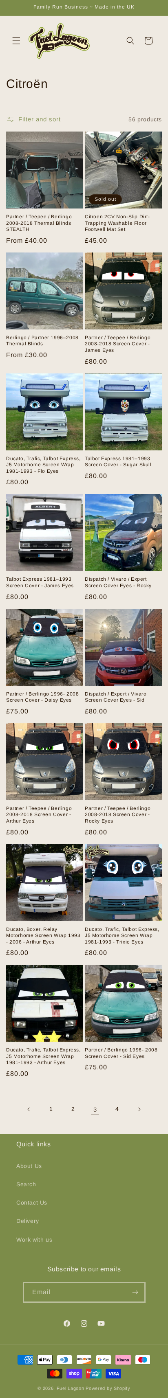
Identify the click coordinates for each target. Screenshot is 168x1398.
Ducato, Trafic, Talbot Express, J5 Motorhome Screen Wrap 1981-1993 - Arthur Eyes (43, 1056)
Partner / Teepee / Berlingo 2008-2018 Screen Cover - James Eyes (117, 344)
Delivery (27, 1221)
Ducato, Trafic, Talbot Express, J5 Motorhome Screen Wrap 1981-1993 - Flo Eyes (43, 465)
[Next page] (139, 1109)
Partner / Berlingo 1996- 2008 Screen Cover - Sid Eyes (121, 1053)
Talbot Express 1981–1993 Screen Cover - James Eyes (40, 582)
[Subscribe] (135, 1292)
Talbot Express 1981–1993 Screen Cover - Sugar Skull (118, 462)
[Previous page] (29, 1109)
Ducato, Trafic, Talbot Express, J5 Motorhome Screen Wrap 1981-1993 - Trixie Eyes (122, 935)
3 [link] (95, 1109)
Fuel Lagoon (70, 1388)
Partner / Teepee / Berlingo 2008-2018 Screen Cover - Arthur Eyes (39, 814)
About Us (29, 1166)
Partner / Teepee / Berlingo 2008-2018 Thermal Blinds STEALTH (39, 223)
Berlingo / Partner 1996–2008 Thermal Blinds (42, 341)
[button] (16, 41)
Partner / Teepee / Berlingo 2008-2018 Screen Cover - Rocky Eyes (117, 814)
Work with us (34, 1239)
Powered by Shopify (108, 1388)
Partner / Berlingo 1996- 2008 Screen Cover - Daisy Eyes (42, 697)
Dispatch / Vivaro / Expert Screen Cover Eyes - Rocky (118, 582)
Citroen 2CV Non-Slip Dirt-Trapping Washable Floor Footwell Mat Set (117, 223)
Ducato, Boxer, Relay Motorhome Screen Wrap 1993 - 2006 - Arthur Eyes (43, 935)
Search (26, 1184)
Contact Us (31, 1202)
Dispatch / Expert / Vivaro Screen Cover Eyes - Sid (116, 697)
